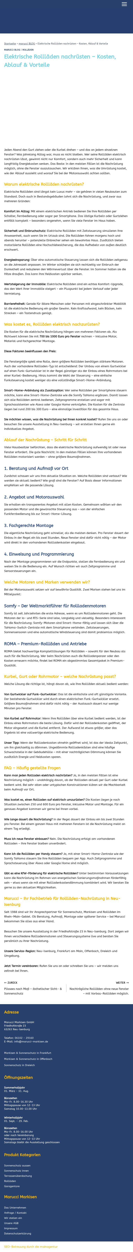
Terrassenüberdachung (18, 1175)
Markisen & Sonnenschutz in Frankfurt (27, 1053)
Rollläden (10, 1181)
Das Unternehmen (15, 1207)
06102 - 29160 (24, 1038)
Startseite (10, 43)
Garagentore (12, 1186)
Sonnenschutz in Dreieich (19, 1065)
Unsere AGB (11, 1223)
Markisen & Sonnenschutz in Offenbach (28, 1059)
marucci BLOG (27, 43)
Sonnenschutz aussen (17, 1165)
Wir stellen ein (13, 1218)
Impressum (11, 1228)
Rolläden (28, 50)
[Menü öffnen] (124, 4)
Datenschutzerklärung (17, 1233)
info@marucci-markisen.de (31, 1041)
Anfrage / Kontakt (15, 1212)
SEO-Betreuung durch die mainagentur (31, 1246)
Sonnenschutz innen (16, 1170)
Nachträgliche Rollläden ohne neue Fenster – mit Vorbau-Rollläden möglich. (99, 988)
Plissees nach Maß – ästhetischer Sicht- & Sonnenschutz (33, 988)
